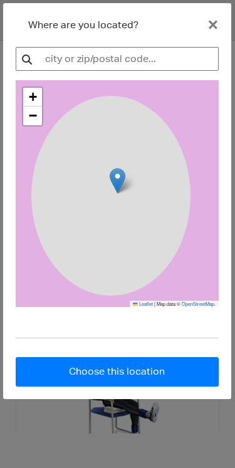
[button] (32, 97)
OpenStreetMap (198, 303)
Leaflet (145, 303)
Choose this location (117, 371)
